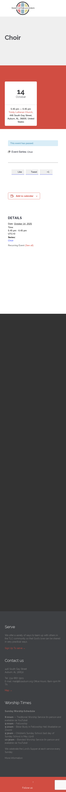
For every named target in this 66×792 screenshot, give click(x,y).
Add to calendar (24, 195)
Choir (10, 240)
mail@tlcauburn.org (22, 681)
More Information (14, 758)
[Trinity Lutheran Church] (35, 8)
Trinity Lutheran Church (21, 112)
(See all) (29, 245)
